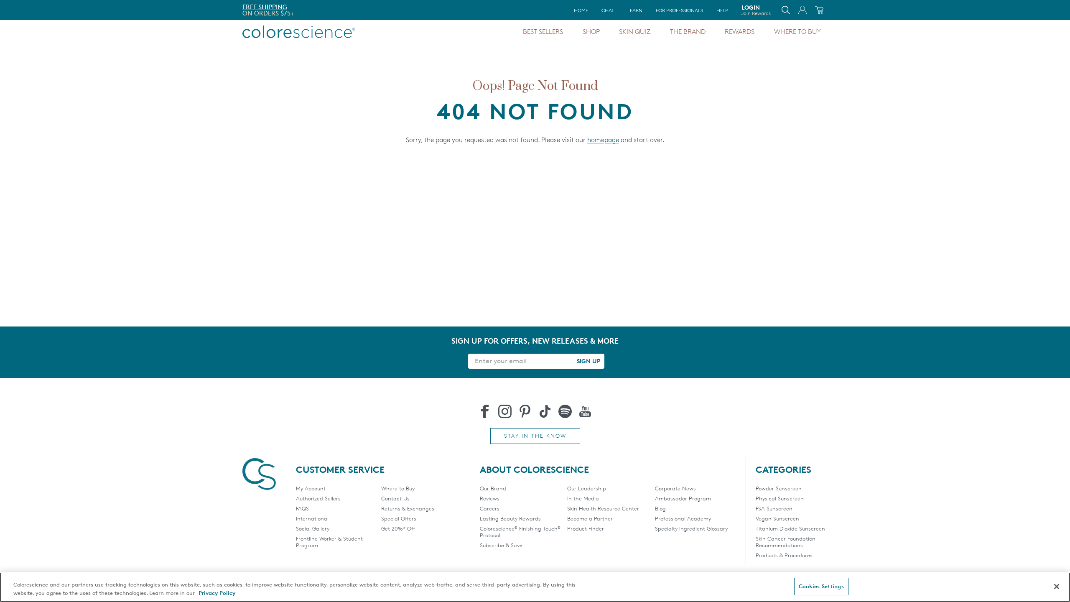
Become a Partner (590, 518)
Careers (489, 508)
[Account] (802, 10)
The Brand (688, 32)
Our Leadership (586, 488)
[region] (535, 587)
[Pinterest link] (525, 411)
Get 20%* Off (398, 528)
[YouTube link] (585, 411)
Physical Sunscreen (780, 498)
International (312, 518)
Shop (591, 32)
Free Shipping (264, 7)
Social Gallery (312, 528)
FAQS (302, 508)
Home (581, 10)
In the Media (583, 498)
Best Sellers (543, 32)
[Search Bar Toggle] (785, 10)
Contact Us (395, 498)
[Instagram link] (505, 411)
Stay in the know (535, 435)
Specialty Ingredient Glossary (691, 528)
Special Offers (398, 518)
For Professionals (679, 10)
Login (756, 10)
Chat (607, 10)
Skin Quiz (634, 32)
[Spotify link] (565, 411)
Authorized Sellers (318, 498)
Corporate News (675, 488)
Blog (660, 508)
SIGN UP (588, 361)
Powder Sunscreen (779, 488)
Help (722, 10)
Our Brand (493, 488)
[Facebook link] (485, 411)
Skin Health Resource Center (603, 508)
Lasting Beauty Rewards (510, 518)
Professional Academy (683, 518)
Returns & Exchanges (407, 508)
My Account (311, 488)
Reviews (489, 498)
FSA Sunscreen (774, 508)
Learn (634, 10)
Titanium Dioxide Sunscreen (790, 528)
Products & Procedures (784, 555)
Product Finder (585, 528)
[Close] (1056, 586)
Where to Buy (797, 32)
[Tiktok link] (545, 411)
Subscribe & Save (501, 545)
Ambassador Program (683, 498)
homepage (603, 140)
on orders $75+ (268, 13)
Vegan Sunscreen (777, 518)
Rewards (739, 32)
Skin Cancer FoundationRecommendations (785, 541)
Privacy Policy (217, 592)
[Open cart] (819, 10)
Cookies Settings (821, 586)
